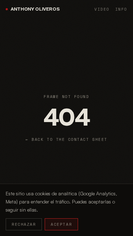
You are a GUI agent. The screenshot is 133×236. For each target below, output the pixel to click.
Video (102, 9)
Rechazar (24, 224)
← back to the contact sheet (66, 139)
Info (121, 9)
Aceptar (61, 224)
